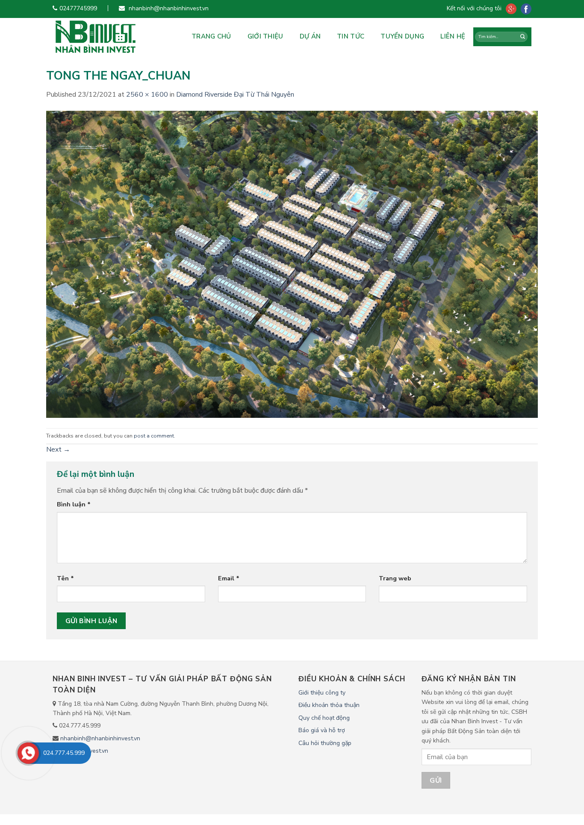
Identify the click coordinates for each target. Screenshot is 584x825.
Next (58, 449)
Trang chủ (211, 36)
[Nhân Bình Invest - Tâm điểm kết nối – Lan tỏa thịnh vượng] (111, 37)
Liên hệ (452, 36)
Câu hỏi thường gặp (324, 743)
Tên (65, 578)
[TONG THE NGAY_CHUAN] (292, 264)
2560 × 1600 (147, 94)
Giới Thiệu (265, 36)
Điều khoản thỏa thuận (329, 705)
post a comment (154, 436)
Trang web (395, 578)
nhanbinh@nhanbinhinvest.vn (100, 738)
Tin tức (350, 36)
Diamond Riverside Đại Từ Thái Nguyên (235, 94)
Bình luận (74, 504)
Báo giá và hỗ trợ (321, 730)
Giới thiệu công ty (321, 693)
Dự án (310, 36)
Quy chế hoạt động (324, 718)
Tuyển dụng (402, 36)
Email (228, 578)
